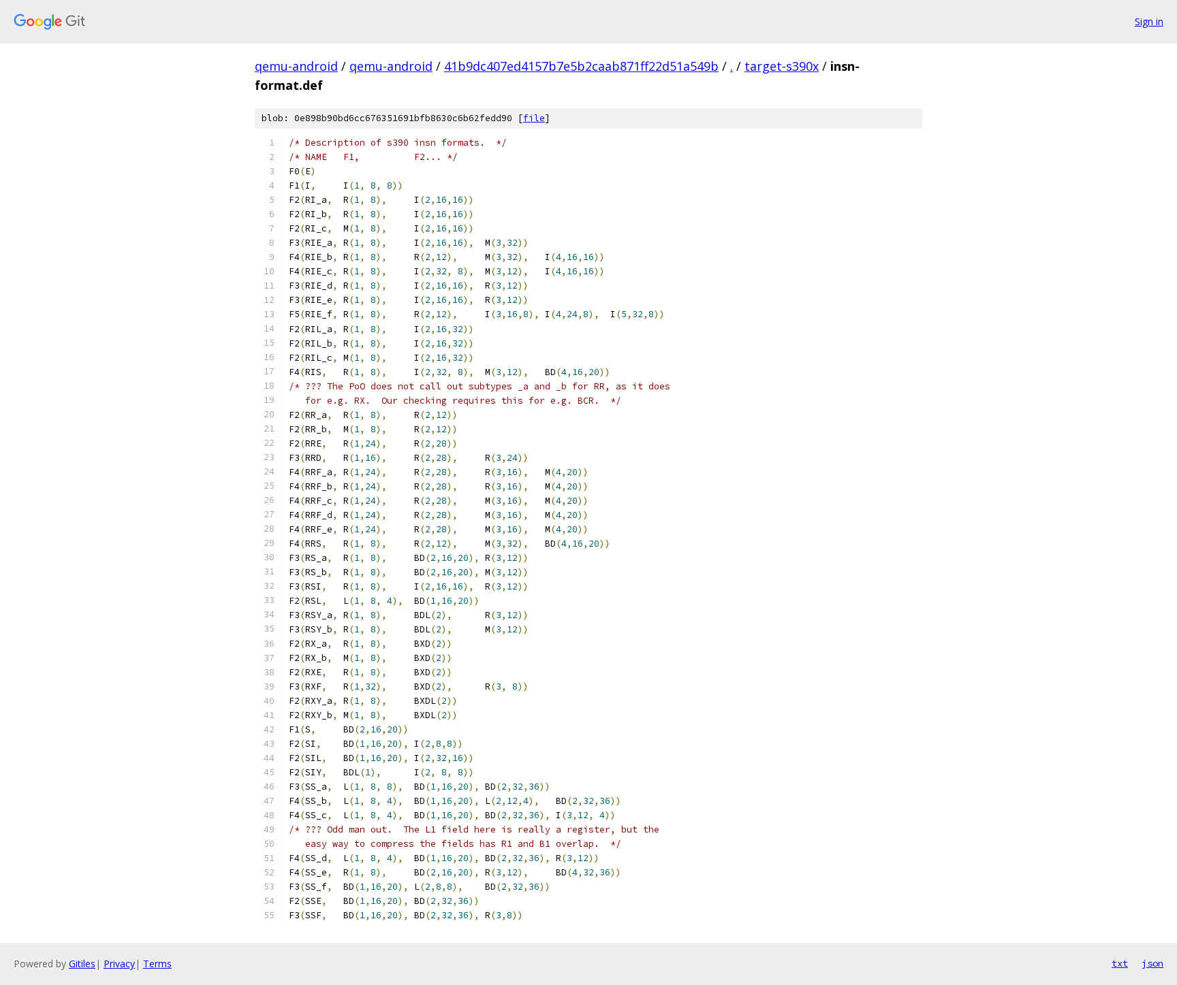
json (1152, 963)
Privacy (119, 963)
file (534, 118)
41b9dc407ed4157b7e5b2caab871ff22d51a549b (581, 66)
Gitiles (82, 963)
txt (1120, 963)
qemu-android (296, 66)
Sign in (1149, 21)
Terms (157, 963)
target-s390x (781, 66)
